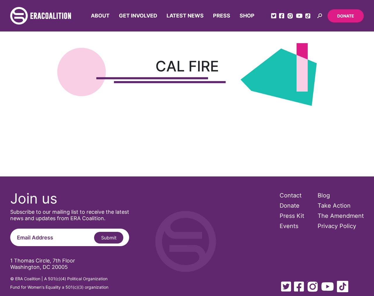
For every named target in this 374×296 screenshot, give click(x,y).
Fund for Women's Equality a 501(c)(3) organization (59, 287)
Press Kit (292, 215)
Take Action (334, 205)
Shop (247, 16)
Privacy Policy (337, 226)
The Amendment (341, 215)
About (100, 16)
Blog (324, 195)
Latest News (185, 16)
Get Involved (138, 16)
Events (289, 226)
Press (221, 16)
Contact (291, 195)
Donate (345, 15)
